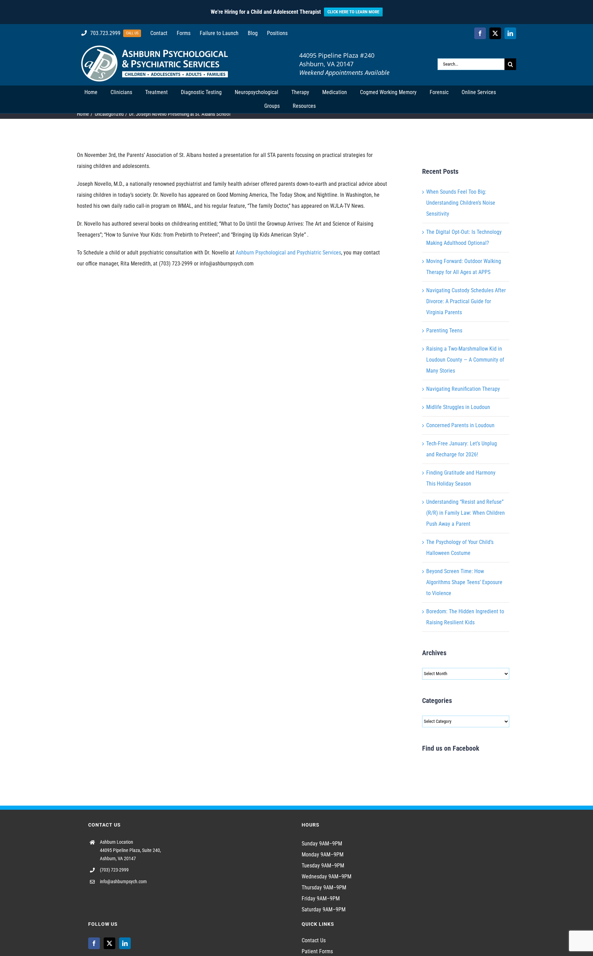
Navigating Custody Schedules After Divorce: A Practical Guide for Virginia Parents (466, 301)
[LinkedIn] (125, 943)
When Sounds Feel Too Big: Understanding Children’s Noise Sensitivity (460, 203)
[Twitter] (109, 943)
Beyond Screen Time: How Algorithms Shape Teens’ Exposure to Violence (464, 582)
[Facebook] (94, 943)
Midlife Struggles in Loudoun (458, 407)
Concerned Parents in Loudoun (460, 425)
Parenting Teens (444, 330)
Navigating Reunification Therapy (463, 389)
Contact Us (314, 940)
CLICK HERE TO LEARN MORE (353, 11)
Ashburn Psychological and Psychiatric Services (288, 252)
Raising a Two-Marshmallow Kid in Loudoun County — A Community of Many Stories (465, 359)
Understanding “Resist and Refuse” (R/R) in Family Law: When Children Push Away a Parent (465, 513)
